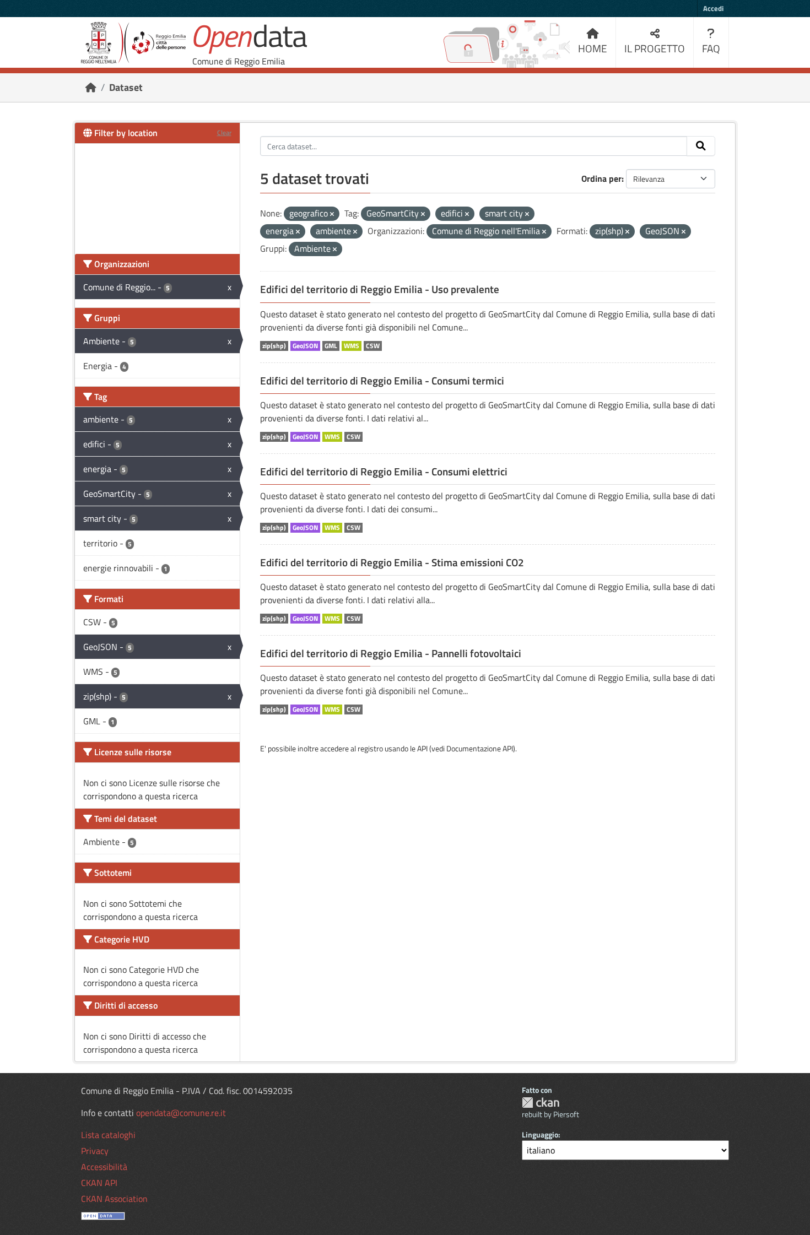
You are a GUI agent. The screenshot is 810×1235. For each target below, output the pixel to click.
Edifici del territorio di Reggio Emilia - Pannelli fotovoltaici (390, 653)
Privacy (95, 1150)
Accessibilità (104, 1166)
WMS (351, 346)
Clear (224, 132)
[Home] (90, 87)
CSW (373, 346)
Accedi (713, 8)
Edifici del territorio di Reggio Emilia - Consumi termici (382, 380)
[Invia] (701, 146)
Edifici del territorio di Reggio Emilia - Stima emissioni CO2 (392, 562)
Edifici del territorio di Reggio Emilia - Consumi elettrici (383, 471)
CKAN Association (114, 1198)
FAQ (711, 48)
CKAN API (99, 1182)
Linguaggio (540, 1134)
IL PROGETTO (654, 48)
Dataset (126, 87)
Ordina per (601, 178)
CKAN (540, 1102)
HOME (592, 48)
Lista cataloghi (108, 1134)
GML (331, 346)
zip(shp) (274, 346)
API (422, 748)
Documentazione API (479, 748)
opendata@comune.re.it (181, 1112)
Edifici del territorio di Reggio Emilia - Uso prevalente (379, 289)
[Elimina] (332, 214)
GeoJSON (305, 346)
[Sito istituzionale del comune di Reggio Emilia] (133, 42)
